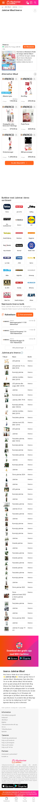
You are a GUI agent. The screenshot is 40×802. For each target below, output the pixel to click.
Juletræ (14, 7)
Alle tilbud (8, 7)
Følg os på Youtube (7, 745)
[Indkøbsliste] (31, 2)
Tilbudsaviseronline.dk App (10, 724)
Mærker (4, 722)
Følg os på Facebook (8, 740)
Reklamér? (5, 717)
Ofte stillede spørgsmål (9, 715)
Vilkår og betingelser (19, 794)
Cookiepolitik (19, 796)
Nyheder (4, 731)
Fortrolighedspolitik (31, 794)
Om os (4, 727)
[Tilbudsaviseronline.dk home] (14, 3)
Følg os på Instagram (8, 742)
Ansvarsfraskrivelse (7, 794)
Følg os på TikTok (7, 747)
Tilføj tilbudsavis (7, 729)
